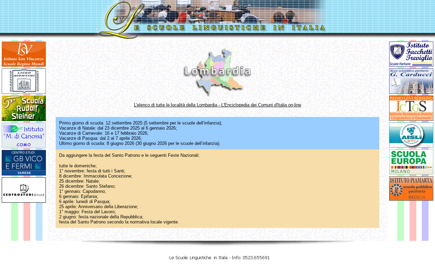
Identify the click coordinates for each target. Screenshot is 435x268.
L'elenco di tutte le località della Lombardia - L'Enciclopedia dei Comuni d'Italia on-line (217, 104)
